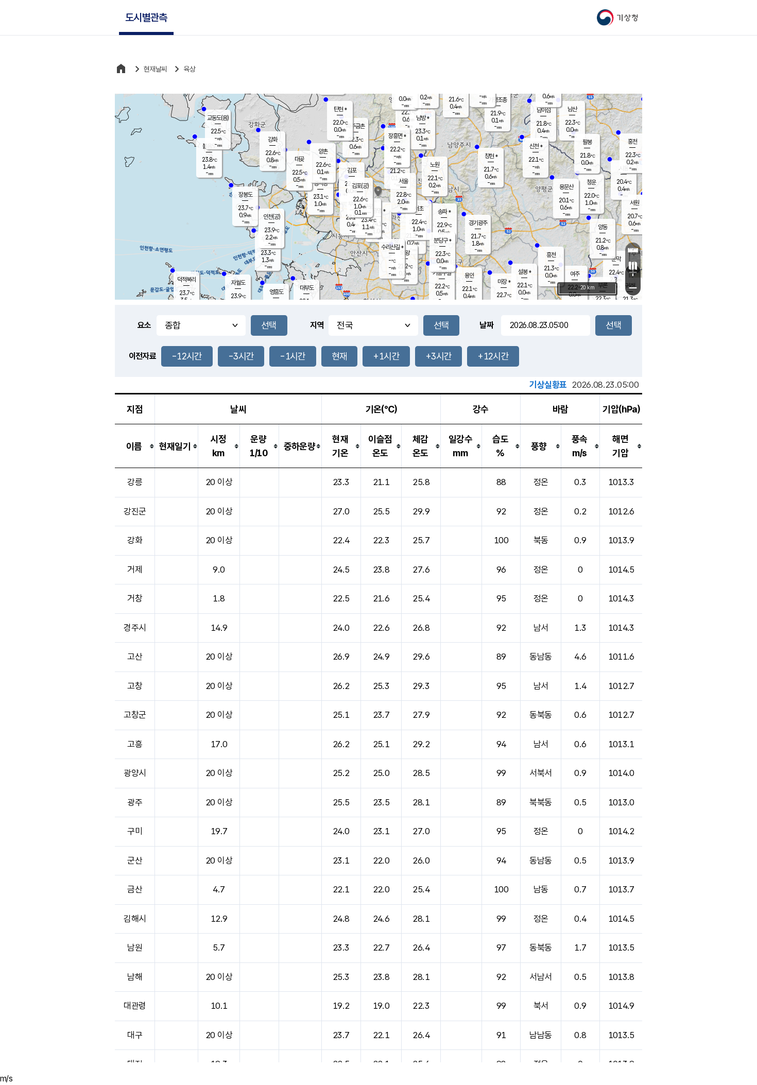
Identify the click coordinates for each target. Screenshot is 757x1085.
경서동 (321, 183)
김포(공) (360, 186)
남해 (134, 977)
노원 (434, 164)
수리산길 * (392, 247)
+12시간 (493, 356)
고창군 (135, 715)
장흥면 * (397, 136)
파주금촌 (355, 126)
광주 (134, 802)
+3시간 (438, 356)
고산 (134, 656)
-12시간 (186, 356)
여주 (574, 274)
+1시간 (386, 356)
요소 (144, 325)
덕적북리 (186, 279)
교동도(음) (218, 118)
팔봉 (587, 142)
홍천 (632, 141)
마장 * (503, 281)
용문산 (566, 187)
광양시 (135, 773)
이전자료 (142, 356)
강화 (272, 139)
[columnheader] (135, 446)
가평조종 (497, 100)
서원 (634, 202)
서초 (418, 208)
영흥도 (276, 292)
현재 (340, 356)
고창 (134, 686)
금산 (134, 889)
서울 (403, 181)
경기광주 (478, 223)
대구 (134, 1035)
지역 (317, 325)
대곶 (299, 159)
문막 (616, 259)
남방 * (422, 118)
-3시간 (241, 356)
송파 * (444, 211)
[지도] (633, 265)
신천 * (535, 146)
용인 (469, 275)
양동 (602, 227)
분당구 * (442, 240)
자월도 (238, 282)
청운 (591, 182)
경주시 (135, 628)
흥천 (551, 255)
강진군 (135, 511)
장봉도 (245, 194)
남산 (572, 109)
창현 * (491, 156)
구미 (134, 831)
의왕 (404, 252)
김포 (351, 170)
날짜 (486, 325)
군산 (134, 860)
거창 (134, 598)
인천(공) (271, 216)
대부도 (307, 287)
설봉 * (524, 271)
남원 (134, 947)
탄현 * (340, 109)
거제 (134, 569)
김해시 (135, 919)
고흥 (134, 744)
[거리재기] (633, 250)
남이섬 (543, 110)
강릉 (134, 482)
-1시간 (292, 356)
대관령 (135, 1006)
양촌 (323, 151)
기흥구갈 (442, 273)
